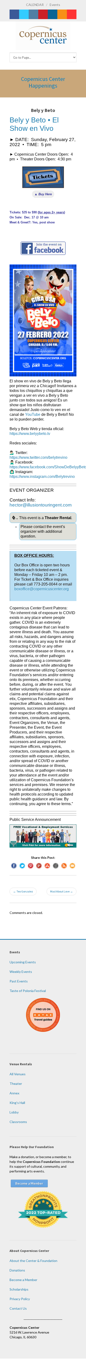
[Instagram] (33, 14)
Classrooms (18, 1122)
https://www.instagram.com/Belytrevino (42, 477)
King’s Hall (17, 1103)
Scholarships (19, 1289)
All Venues (18, 1074)
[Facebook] (14, 14)
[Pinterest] (43, 14)
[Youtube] (71, 14)
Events (55, 5)
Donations (17, 1270)
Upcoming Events (23, 962)
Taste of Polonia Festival (28, 991)
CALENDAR (35, 5)
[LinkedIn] (52, 14)
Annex (14, 1093)
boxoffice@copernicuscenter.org (41, 589)
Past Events (19, 981)
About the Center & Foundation (33, 1261)
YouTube (32, 414)
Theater (16, 1083)
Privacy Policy (20, 1299)
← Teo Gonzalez (23, 891)
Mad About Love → (61, 891)
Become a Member (23, 1280)
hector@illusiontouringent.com (41, 504)
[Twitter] (24, 14)
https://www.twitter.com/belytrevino (38, 457)
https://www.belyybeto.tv (30, 434)
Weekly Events (21, 972)
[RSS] (62, 14)
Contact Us (18, 1308)
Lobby (14, 1112)
